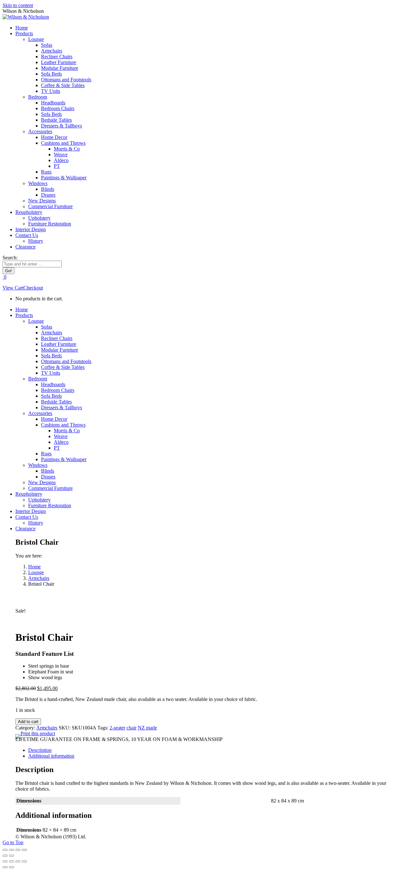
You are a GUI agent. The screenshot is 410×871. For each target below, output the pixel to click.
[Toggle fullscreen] (17, 850)
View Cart (13, 287)
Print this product (37, 733)
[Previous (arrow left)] (5, 856)
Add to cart (28, 721)
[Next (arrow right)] (11, 856)
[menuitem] (21, 27)
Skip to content (18, 5)
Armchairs (46, 727)
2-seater (117, 727)
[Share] (11, 850)
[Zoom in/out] (24, 850)
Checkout (33, 287)
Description (40, 750)
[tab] (211, 750)
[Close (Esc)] (5, 850)
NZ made (147, 727)
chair (131, 727)
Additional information (51, 756)
